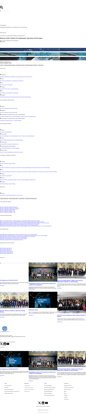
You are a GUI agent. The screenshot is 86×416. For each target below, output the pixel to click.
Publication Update (33, 309)
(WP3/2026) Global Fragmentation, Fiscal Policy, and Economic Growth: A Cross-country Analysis (18, 234)
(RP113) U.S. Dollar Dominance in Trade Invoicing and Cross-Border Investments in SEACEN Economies (20, 220)
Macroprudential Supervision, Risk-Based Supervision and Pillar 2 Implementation (15, 96)
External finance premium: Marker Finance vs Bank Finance (11, 195)
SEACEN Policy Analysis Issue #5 (6, 253)
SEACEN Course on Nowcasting (6, 84)
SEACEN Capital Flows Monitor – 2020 (7, 212)
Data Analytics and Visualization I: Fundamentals (9, 92)
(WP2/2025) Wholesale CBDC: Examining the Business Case (11, 239)
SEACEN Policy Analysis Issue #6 (6, 252)
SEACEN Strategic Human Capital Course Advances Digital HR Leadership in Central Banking (70, 281)
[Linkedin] (4, 343)
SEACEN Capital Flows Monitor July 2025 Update (9, 208)
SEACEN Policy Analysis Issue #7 (6, 251)
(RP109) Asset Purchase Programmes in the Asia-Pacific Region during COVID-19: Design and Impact (19, 224)
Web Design (40, 412)
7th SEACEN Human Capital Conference (8, 183)
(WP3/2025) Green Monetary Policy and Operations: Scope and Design (13, 238)
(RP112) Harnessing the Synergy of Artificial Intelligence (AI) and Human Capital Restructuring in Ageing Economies (22, 221)
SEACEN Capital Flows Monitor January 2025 (9, 209)
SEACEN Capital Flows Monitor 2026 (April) (8, 207)
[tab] (1, 63)
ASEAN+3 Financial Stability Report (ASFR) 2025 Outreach (11, 152)
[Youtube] (7, 343)
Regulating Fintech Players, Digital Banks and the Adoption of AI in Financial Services (16, 76)
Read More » (2, 285)
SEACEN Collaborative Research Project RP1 (8, 108)
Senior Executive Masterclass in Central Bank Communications (11, 80)
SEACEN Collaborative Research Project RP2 (8, 112)
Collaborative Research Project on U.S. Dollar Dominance (11, 120)
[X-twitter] (1, 343)
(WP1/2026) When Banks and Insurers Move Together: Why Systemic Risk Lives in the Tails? (17, 236)
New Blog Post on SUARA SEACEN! (9, 280)
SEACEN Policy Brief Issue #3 (6, 248)
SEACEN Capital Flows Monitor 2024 (7, 210)
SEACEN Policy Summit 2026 (6, 175)
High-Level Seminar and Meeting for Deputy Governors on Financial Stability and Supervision (17, 179)
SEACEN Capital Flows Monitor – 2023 (7, 211)
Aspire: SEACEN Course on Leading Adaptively (9, 88)
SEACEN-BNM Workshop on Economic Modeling (9, 148)
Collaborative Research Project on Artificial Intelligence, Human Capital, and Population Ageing (18, 116)
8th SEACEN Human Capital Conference (8, 163)
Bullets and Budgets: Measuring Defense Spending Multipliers (11, 140)
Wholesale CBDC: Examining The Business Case (9, 144)
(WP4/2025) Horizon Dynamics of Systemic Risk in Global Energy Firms (13, 237)
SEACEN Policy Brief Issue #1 (6, 250)
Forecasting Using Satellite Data (6, 131)
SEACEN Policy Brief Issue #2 (6, 249)
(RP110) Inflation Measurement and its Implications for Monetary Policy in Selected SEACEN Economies (19, 223)
